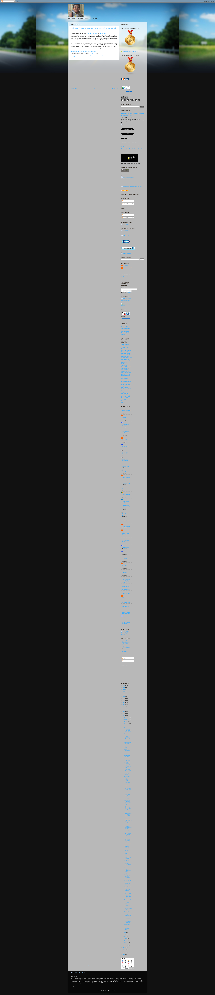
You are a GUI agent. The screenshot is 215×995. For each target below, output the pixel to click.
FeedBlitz (129, 292)
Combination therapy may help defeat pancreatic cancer (83, 51)
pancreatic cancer (78, 55)
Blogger (115, 991)
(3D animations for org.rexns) (125, 369)
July (125, 932)
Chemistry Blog (125, 466)
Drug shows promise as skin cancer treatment (127, 751)
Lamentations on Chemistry (125, 425)
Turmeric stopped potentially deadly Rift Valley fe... (127, 815)
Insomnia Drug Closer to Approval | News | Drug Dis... (127, 765)
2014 (124, 711)
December (126, 717)
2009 (124, 952)
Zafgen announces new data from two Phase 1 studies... (127, 808)
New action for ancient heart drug (127, 784)
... (72, 987)
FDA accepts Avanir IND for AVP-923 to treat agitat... (128, 828)
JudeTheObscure (126, 520)
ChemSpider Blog (126, 483)
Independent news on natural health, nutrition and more (126, 612)
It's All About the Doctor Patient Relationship (126, 623)
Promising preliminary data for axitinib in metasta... (127, 795)
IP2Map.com (129, 91)
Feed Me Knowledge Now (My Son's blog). (130, 145)
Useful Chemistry (126, 526)
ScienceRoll (124, 472)
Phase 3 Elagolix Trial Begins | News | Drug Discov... (127, 901)
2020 (124, 698)
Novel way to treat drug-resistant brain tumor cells (127, 920)
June (125, 934)
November (126, 719)
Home (94, 89)
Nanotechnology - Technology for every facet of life (132, 148)
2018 (124, 702)
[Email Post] (97, 53)
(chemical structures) (126, 365)
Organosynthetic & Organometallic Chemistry (126, 533)
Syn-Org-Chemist (126, 641)
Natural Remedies (126, 477)
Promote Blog (128, 178)
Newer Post (74, 89)
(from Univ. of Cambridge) (126, 362)
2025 (124, 687)
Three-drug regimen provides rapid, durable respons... (128, 870)
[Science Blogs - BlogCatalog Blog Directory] (131, 186)
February (126, 943)
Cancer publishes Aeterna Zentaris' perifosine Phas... (127, 744)
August (126, 726)
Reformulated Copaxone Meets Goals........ (127, 778)
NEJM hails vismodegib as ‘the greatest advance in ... (127, 789)
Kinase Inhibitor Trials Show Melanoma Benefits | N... (127, 888)
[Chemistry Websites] (130, 74)
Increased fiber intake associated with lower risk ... (127, 927)
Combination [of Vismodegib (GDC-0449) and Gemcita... (128, 729)
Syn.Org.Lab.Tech (126, 389)
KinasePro (124, 553)
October (126, 721)
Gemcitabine (102, 33)
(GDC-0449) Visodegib (91, 33)
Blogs (122, 178)
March (125, 940)
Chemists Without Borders (126, 495)
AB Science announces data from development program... (127, 863)
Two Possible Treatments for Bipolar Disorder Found (127, 772)
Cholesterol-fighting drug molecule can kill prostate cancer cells (132, 114)
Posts (124, 201)
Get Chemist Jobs (125, 277)
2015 (124, 709)
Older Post (114, 89)
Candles (124, 178)
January (126, 945)
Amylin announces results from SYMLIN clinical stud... (127, 840)
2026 (124, 685)
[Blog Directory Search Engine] (127, 177)
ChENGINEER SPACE (125, 541)
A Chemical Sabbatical (124, 559)
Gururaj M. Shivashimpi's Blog (126, 440)
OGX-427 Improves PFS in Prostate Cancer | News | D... (127, 895)
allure (89, 965)
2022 (124, 694)
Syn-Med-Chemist (125, 147)
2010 (124, 950)
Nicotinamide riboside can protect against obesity (128, 907)
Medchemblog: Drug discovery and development (126, 588)
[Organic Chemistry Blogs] (130, 47)
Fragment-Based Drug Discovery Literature (125, 433)
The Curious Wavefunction (125, 453)
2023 (124, 692)
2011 (124, 947)
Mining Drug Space (125, 514)
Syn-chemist (124, 651)
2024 (124, 689)
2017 (124, 704)
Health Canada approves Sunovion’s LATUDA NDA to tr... (127, 757)
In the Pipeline (125, 606)
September (126, 724)
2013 (124, 713)
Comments (125, 203)
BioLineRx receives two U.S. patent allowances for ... (127, 914)
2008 (124, 954)
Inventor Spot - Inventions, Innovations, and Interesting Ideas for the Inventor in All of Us (126, 505)
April (125, 938)
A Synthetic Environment (125, 573)
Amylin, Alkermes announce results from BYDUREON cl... (127, 848)
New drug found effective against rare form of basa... (127, 882)
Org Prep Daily (125, 446)
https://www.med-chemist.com (129, 268)
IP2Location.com (126, 318)
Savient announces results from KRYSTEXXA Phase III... (127, 856)
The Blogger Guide (126, 602)
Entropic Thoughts (126, 547)
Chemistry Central (126, 593)
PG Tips (124, 618)
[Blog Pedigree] (124, 182)
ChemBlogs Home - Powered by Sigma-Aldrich (126, 581)
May (125, 936)
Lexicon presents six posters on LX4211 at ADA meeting (127, 834)
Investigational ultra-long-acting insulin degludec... (127, 802)
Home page (126, 372)
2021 (124, 696)
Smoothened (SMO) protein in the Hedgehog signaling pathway (95, 55)
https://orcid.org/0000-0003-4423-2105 (131, 51)
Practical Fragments (124, 418)
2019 (124, 700)
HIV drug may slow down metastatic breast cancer (127, 876)
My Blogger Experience (124, 566)
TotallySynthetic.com (126, 411)
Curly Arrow (125, 488)
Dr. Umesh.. (125, 265)
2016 (124, 707)
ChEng (123, 598)
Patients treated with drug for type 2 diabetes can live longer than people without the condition (126, 644)
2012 (124, 715)
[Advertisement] (94, 73)
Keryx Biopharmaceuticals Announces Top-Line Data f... (128, 737)
